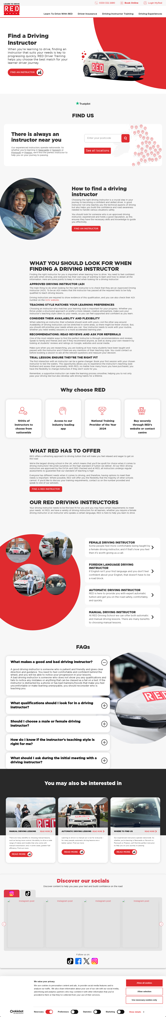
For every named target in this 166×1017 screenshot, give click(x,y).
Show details (135, 1012)
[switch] (74, 1012)
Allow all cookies (144, 983)
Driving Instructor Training (117, 13)
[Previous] (4, 924)
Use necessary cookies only (144, 1000)
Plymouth (16, 153)
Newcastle (43, 150)
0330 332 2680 (107, 3)
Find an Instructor (22, 72)
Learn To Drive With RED (58, 13)
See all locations (97, 150)
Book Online (131, 3)
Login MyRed (155, 3)
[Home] (11, 9)
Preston (28, 153)
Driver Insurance (87, 13)
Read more (45, 831)
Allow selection (144, 991)
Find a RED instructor (46, 489)
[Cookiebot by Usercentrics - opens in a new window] (16, 1012)
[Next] (161, 924)
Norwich (56, 150)
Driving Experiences (150, 13)
